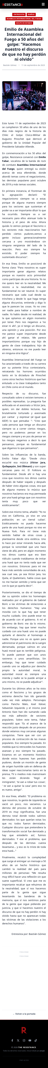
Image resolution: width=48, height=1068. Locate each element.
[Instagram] (24, 1040)
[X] (18, 1040)
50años (31, 14)
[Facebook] (12, 1040)
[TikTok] (35, 1040)
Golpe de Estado (24, 23)
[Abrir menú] (43, 4)
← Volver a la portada (24, 1013)
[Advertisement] (24, 982)
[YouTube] (30, 1040)
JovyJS (42, 1051)
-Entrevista (19, 14)
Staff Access (24, 1060)
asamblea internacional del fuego (24, 19)
